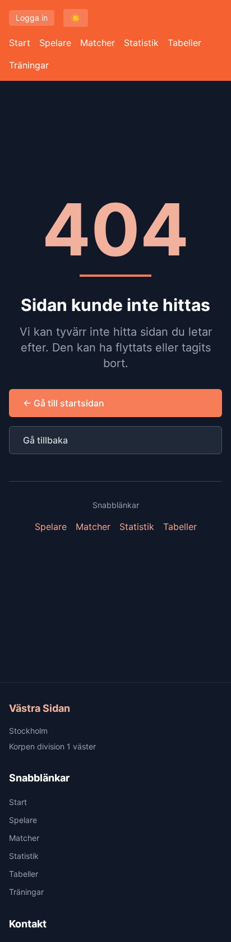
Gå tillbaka (45, 440)
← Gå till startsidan (63, 403)
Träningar (29, 65)
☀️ (75, 18)
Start (19, 42)
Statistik (141, 42)
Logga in (32, 17)
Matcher (97, 42)
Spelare (55, 42)
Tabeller (184, 42)
